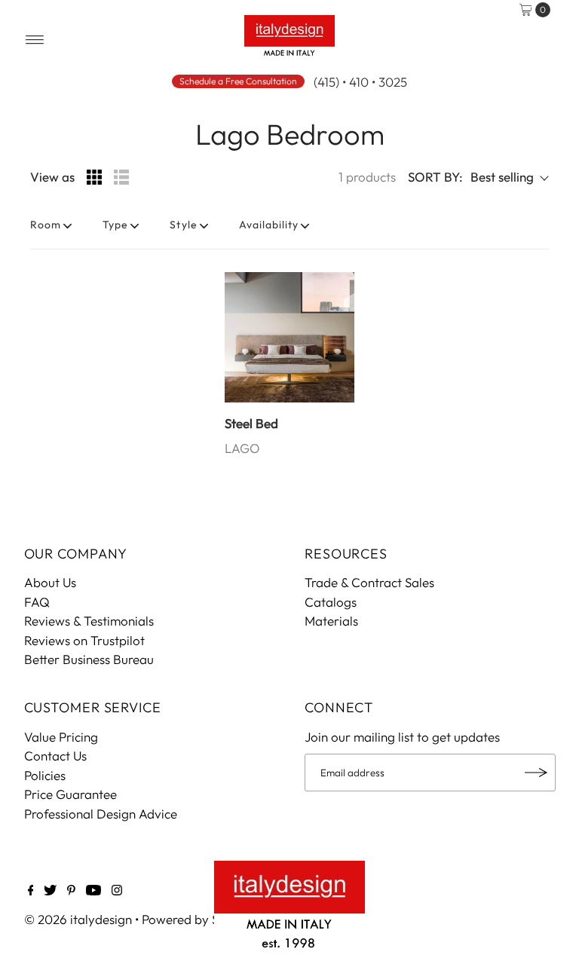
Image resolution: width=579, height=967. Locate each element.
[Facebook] (31, 891)
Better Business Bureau (89, 659)
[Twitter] (50, 891)
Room (45, 224)
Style (183, 224)
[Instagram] (117, 891)
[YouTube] (93, 891)
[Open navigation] (35, 40)
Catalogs (331, 602)
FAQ (37, 602)
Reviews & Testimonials (89, 621)
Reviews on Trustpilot (84, 640)
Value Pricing (61, 737)
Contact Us (55, 756)
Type (115, 224)
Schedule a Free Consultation (238, 81)
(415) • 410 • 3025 (360, 82)
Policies (45, 775)
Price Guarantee (70, 794)
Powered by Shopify (199, 919)
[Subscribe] (537, 772)
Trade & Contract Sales (369, 582)
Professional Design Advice (100, 814)
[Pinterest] (71, 891)
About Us (50, 582)
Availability (269, 224)
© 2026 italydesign (78, 919)
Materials (331, 621)
